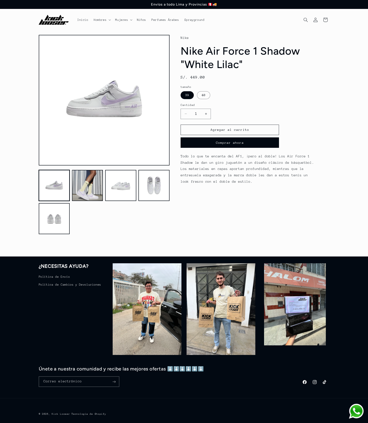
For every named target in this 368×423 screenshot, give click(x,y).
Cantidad (188, 105)
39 (187, 95)
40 (204, 95)
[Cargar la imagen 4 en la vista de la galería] (154, 185)
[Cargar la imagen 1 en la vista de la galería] (54, 185)
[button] (101, 19)
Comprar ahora (230, 142)
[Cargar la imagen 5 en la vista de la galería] (54, 218)
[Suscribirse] (114, 381)
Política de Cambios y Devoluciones (70, 284)
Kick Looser (61, 414)
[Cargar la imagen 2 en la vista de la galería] (87, 185)
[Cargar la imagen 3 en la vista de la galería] (120, 185)
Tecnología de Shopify (89, 414)
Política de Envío (54, 276)
